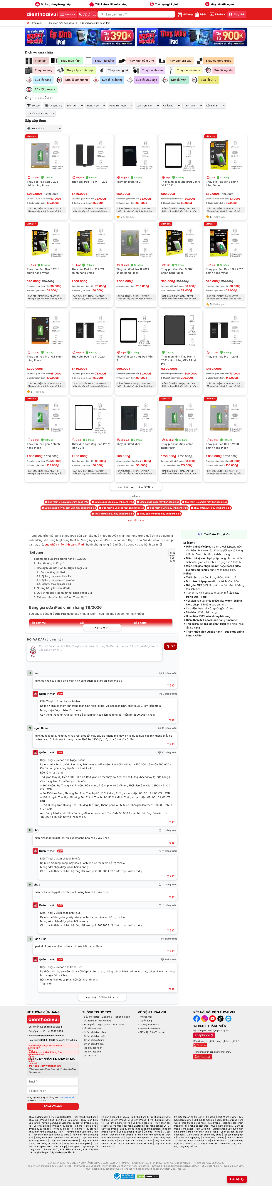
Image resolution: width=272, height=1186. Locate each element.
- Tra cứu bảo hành (92, 1047)
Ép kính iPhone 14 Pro (142, 1119)
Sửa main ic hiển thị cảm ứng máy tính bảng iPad (70, 507)
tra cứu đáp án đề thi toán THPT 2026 (194, 1117)
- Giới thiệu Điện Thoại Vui (151, 1032)
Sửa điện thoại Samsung (64, 1119)
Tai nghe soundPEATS (157, 1125)
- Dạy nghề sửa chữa (148, 1024)
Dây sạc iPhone (109, 1128)
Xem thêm (87, 1055)
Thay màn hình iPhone (84, 1117)
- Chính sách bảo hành (94, 1032)
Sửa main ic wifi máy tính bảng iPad (169, 507)
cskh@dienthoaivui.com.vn (49, 1035)
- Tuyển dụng (145, 1020)
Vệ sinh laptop (41, 1125)
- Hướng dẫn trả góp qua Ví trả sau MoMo (103, 1024)
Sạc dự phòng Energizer (148, 1128)
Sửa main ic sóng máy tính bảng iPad (114, 501)
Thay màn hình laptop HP (77, 1143)
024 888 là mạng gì (204, 1119)
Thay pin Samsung (50, 1122)
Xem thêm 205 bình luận (101, 997)
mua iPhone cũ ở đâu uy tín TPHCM (198, 1143)
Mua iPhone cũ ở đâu (222, 1125)
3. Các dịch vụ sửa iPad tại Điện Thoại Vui (60, 567)
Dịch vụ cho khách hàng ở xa (47, 1052)
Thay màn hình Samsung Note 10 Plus (57, 1137)
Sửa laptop (59, 1146)
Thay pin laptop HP (38, 1117)
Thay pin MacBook (52, 1143)
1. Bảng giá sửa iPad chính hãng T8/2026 (60, 558)
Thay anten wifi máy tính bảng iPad (212, 507)
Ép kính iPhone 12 (142, 1122)
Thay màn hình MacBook (64, 1140)
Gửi (173, 646)
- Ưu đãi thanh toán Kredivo (96, 1020)
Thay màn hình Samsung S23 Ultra (50, 1134)
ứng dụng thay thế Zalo (186, 1146)
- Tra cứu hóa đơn (91, 1051)
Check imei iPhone (213, 1137)
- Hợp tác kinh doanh (149, 1028)
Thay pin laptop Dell (61, 1117)
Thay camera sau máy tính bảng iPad (114, 513)
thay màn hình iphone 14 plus (142, 1137)
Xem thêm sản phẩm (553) (134, 487)
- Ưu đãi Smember (92, 1028)
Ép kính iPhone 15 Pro (142, 1117)
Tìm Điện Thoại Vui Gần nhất (47, 1045)
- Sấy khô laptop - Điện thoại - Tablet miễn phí (106, 1016)
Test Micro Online (227, 1117)
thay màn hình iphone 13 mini (135, 1140)
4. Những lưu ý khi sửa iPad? (52, 588)
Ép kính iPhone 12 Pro (118, 1122)
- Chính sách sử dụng (93, 1040)
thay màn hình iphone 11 (151, 1134)
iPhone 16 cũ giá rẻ (76, 1149)
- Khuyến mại (145, 1016)
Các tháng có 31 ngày (194, 1122)
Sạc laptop (88, 1146)
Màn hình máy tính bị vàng (203, 1131)
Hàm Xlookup (202, 1128)
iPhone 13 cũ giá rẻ (62, 1128)
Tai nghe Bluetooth (134, 1125)
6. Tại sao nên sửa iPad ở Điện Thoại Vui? (60, 597)
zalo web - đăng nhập (230, 1143)
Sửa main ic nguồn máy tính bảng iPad (68, 501)
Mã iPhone (214, 1122)
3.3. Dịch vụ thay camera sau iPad (55, 580)
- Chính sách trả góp (93, 1043)
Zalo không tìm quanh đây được (204, 1134)
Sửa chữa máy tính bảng (61, 23)
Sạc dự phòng (127, 1128)
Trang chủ (37, 23)
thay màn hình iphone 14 (123, 1134)
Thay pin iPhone (38, 1119)
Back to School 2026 (199, 1140)
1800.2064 (56, 1026)
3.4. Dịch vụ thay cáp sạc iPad (53, 583)
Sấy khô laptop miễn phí (62, 1152)
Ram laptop (74, 1146)
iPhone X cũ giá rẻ (62, 1125)
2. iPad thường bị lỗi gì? (49, 563)
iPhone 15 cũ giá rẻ (53, 1149)
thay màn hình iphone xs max (135, 1143)
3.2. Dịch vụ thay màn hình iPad (54, 576)
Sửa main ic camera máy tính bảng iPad (206, 501)
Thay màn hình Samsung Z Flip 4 (46, 1131)
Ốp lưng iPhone (152, 1131)
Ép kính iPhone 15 (120, 1119)
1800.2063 (57, 1031)
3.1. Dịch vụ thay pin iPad (50, 572)
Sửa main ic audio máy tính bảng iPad (159, 501)
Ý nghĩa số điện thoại (198, 1125)
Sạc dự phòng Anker (130, 1131)
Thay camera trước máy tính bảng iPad (160, 513)
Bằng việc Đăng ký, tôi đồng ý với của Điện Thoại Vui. (51, 1099)
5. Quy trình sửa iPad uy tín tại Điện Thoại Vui (63, 592)
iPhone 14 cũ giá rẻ (85, 1128)
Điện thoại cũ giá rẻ (72, 1122)
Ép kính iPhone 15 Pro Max (115, 1117)
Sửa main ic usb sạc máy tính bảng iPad (123, 507)
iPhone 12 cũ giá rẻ (39, 1128)
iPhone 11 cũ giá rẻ (85, 1125)
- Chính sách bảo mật (93, 1036)
